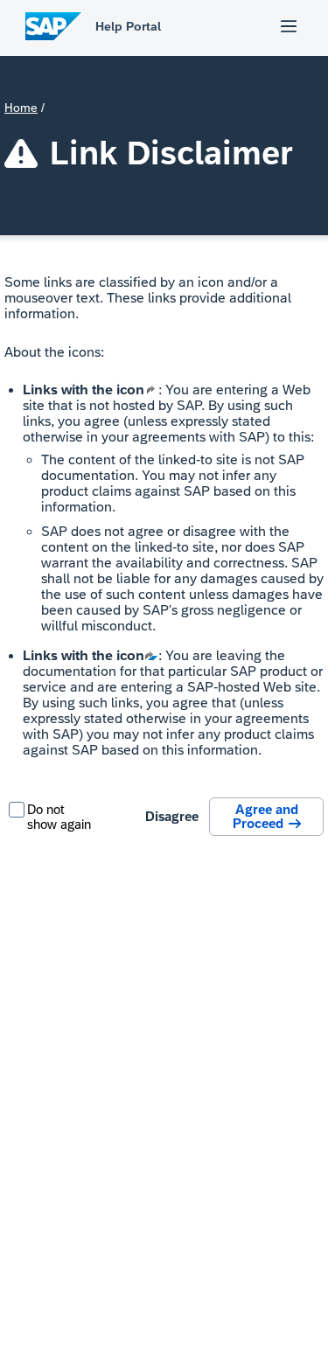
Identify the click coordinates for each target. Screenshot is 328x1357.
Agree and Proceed (267, 816)
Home (21, 108)
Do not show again (59, 817)
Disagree (172, 816)
